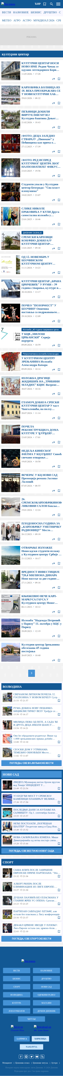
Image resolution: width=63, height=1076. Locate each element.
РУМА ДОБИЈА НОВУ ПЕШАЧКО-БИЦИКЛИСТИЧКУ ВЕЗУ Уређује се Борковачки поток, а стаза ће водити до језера (31, 711)
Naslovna (31, 1046)
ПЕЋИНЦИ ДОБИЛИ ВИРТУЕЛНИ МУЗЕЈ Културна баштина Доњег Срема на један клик (31, 119)
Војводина (16, 994)
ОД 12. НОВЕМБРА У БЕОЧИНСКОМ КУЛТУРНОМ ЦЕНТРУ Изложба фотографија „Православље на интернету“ (31, 264)
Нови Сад (46, 986)
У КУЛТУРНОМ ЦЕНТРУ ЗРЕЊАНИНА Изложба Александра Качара (31, 361)
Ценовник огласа (22, 1062)
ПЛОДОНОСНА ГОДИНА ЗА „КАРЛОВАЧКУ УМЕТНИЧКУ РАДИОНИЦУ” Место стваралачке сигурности (31, 531)
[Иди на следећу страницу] (31, 673)
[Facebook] (21, 1057)
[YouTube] (37, 1057)
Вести (6, 12)
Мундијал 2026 (43, 20)
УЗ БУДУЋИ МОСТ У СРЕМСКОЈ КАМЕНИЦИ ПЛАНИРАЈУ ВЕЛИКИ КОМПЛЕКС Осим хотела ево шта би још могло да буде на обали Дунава (31, 799)
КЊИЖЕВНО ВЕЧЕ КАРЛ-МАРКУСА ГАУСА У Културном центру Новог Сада (31, 604)
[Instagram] (26, 1057)
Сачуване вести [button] (44, 4)
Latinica (22, 1038)
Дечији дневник (46, 1011)
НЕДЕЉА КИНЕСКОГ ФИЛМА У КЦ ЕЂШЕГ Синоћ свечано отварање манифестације (31, 458)
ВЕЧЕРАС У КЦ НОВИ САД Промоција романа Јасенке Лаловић (31, 482)
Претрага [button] (51, 4)
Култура (16, 1002)
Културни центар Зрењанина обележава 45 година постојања (31, 652)
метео (6, 20)
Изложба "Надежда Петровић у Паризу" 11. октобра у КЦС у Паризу (31, 628)
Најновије (21, 12)
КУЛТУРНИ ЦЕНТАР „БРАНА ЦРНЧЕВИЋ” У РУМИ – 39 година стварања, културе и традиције (31, 289)
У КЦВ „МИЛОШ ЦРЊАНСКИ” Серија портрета (31, 337)
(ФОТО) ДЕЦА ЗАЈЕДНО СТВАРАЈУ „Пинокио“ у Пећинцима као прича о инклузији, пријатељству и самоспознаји (31, 143)
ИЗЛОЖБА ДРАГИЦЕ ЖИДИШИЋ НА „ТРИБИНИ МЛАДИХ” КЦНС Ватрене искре (31, 386)
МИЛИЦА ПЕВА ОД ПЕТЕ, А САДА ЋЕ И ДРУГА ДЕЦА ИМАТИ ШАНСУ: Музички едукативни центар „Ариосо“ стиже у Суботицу (31, 725)
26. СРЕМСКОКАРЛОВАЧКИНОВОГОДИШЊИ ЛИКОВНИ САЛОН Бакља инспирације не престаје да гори (31, 507)
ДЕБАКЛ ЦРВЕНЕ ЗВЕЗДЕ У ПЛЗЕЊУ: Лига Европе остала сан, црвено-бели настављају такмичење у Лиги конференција (31, 928)
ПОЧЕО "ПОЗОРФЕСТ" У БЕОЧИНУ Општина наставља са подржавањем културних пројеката (31, 313)
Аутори (54, 1062)
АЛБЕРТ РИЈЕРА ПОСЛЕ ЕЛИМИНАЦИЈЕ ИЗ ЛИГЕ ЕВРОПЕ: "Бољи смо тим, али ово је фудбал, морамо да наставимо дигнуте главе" (31, 887)
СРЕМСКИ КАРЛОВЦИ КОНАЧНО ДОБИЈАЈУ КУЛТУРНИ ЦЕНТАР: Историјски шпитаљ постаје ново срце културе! (31, 240)
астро (27, 20)
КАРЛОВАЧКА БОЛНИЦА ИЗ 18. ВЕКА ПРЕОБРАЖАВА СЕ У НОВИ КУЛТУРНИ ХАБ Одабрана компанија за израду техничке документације (31, 95)
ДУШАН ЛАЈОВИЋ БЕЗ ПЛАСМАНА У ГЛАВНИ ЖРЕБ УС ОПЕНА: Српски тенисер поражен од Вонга (31, 900)
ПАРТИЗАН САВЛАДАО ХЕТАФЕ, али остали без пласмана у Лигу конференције (31, 914)
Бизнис (36, 12)
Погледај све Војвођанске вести (31, 763)
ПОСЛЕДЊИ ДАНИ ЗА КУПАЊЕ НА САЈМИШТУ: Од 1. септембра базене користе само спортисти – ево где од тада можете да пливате (31, 813)
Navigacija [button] (58, 4)
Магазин (46, 1002)
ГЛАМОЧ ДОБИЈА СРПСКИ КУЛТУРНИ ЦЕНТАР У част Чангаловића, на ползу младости (31, 410)
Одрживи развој (46, 994)
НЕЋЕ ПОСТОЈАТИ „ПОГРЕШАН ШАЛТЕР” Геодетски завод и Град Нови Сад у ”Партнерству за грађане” (31, 826)
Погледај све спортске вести (31, 938)
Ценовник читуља (40, 1062)
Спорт (16, 986)
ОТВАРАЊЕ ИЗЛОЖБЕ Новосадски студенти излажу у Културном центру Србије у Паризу (31, 555)
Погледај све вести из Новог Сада (31, 851)
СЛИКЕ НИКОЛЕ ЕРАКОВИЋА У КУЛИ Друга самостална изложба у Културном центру (31, 216)
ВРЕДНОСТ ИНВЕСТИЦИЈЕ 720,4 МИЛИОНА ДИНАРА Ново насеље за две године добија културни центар (31, 579)
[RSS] (42, 1057)
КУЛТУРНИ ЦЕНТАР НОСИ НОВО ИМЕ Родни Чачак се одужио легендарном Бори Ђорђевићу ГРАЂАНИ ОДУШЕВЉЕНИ (31, 71)
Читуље (31, 1019)
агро (16, 20)
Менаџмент (7, 1062)
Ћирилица (40, 1038)
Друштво (50, 12)
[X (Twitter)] (32, 1057)
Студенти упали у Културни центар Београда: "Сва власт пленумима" (31, 192)
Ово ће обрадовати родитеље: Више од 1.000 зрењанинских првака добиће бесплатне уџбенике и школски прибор (31, 739)
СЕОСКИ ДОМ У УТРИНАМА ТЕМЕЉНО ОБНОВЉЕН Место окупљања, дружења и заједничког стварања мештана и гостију (31, 752)
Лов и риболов (17, 1011)
